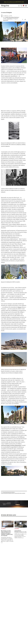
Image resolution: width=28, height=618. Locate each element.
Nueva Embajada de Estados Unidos (7, 493)
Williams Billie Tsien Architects (19, 493)
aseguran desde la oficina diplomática (11, 445)
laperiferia (9, 18)
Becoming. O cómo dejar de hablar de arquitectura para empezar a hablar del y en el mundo (7, 533)
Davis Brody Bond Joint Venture (8, 492)
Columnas (3, 528)
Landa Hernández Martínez (12, 17)
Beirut (19, 307)
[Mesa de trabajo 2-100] (14, 507)
